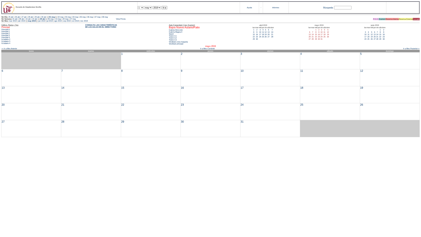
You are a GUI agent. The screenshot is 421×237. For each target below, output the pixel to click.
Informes (275, 8)
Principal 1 (5, 31)
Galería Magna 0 (175, 32)
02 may (61, 17)
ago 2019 (58, 21)
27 (269, 37)
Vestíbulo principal (176, 44)
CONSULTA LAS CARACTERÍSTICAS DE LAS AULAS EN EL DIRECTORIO (101, 26)
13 (269, 32)
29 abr (37, 17)
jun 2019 (41, 21)
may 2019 (32, 21)
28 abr (30, 17)
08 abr (21, 19)
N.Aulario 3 (5, 41)
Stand (171, 34)
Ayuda (249, 8)
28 (272, 37)
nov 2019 (84, 21)
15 (254, 34)
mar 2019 (13, 21)
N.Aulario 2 (5, 39)
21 (272, 34)
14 (272, 32)
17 (260, 34)
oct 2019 (75, 21)
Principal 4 (5, 37)
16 (257, 34)
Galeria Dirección (176, 30)
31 (242, 121)
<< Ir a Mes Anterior (9, 49)
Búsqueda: (328, 7)
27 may (73, 19)
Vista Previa (100, 19)
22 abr (34, 19)
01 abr (15, 19)
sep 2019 (67, 21)
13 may (58, 19)
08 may (105, 17)
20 (269, 34)
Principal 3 (5, 35)
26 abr (17, 17)
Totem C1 (173, 36)
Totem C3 (173, 40)
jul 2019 (50, 21)
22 (254, 37)
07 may (98, 17)
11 (263, 32)
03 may (68, 17)
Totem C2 (173, 38)
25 (263, 37)
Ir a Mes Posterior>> (411, 49)
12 (266, 32)
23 (257, 37)
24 (260, 37)
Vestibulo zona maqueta (178, 42)
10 (260, 32)
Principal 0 (5, 29)
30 (257, 39)
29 (254, 39)
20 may (66, 19)
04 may (75, 17)
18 (263, 34)
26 (266, 37)
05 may (83, 17)
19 (266, 34)
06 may (90, 17)
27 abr (24, 17)
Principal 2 (5, 33)
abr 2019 (21, 21)
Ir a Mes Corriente (207, 49)
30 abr (43, 17)
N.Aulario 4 (5, 43)
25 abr (10, 17)
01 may (52, 17)
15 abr (28, 19)
